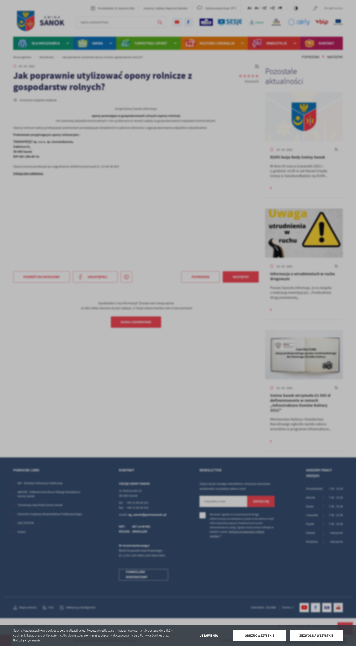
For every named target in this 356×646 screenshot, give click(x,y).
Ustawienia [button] (208, 635)
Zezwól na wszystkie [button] (316, 635)
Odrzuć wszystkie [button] (259, 635)
